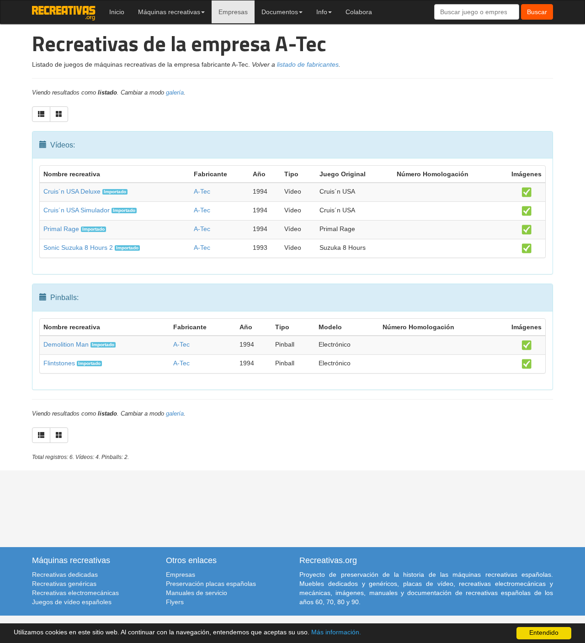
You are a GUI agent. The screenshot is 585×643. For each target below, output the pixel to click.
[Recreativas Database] (63, 11)
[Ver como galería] (59, 114)
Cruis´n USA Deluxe (72, 191)
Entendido (543, 632)
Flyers (175, 602)
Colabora (359, 12)
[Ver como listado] (41, 114)
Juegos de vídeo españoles (72, 602)
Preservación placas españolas (211, 583)
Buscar (537, 12)
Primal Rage (61, 228)
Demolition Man (66, 344)
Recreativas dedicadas (65, 574)
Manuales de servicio (196, 592)
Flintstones (59, 363)
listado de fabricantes (308, 64)
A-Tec (202, 191)
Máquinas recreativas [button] (169, 12)
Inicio (116, 12)
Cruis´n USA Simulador (76, 210)
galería (175, 93)
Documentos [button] (279, 12)
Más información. (336, 632)
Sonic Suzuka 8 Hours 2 (78, 247)
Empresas (233, 12)
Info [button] (321, 12)
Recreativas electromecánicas (75, 592)
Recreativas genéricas (64, 583)
